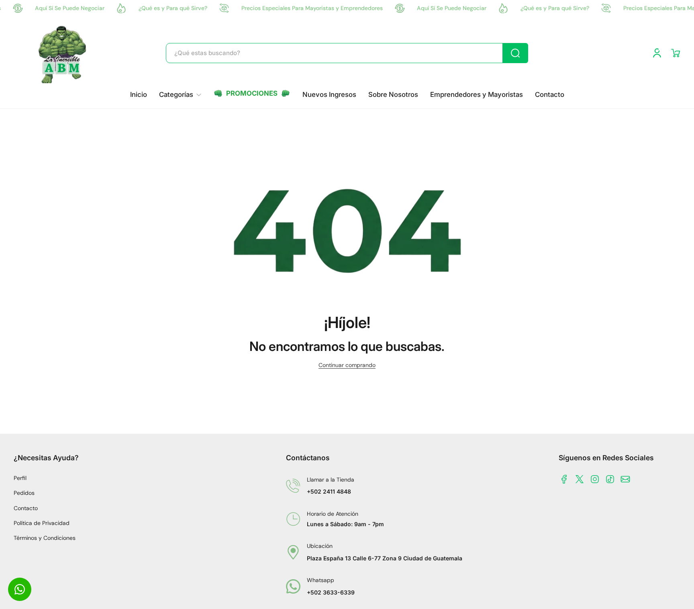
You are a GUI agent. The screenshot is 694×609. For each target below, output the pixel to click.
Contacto (26, 508)
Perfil (20, 478)
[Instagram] (595, 479)
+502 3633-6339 (331, 592)
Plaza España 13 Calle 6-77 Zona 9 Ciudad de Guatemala (384, 558)
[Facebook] (564, 479)
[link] (180, 94)
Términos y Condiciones (45, 537)
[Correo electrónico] (625, 479)
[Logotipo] (63, 53)
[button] (675, 53)
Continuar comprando (347, 365)
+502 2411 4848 (329, 491)
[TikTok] (610, 479)
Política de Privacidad (41, 523)
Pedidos (24, 492)
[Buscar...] (515, 53)
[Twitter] (579, 479)
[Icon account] (657, 53)
